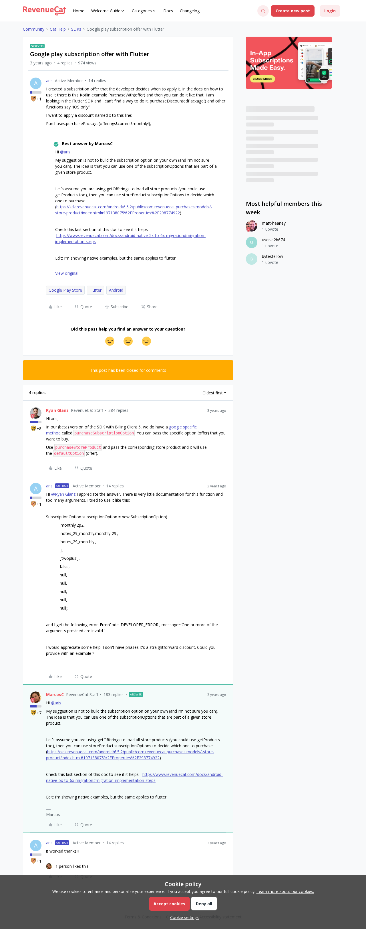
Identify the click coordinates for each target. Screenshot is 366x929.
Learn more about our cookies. (285, 891)
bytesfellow (272, 256)
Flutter (95, 290)
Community (33, 29)
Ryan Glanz (57, 410)
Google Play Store (65, 290)
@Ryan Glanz (63, 494)
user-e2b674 (273, 239)
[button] (293, 11)
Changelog (190, 10)
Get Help (58, 29)
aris (49, 80)
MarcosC (55, 694)
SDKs (76, 29)
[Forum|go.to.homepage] (44, 10)
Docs (168, 10)
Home (78, 10)
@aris (65, 152)
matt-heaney (274, 223)
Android (116, 290)
